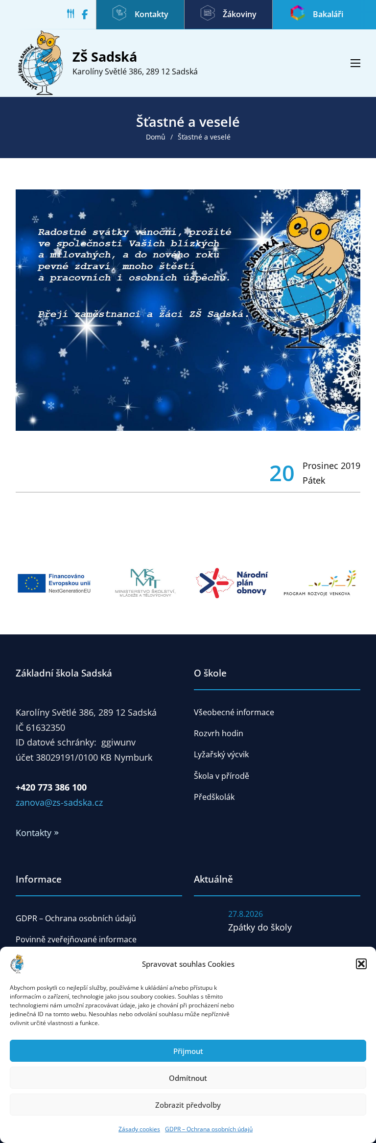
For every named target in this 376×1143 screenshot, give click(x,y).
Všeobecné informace (234, 712)
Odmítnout (188, 1078)
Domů (155, 136)
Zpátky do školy (260, 927)
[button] (361, 964)
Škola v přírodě (221, 775)
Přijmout (188, 1051)
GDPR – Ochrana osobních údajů (209, 1129)
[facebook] (89, 15)
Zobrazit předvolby (188, 1105)
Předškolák (214, 797)
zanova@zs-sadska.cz (59, 802)
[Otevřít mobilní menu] (355, 63)
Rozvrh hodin (218, 733)
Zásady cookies (139, 1129)
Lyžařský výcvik (221, 754)
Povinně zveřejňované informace (76, 939)
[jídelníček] (74, 15)
